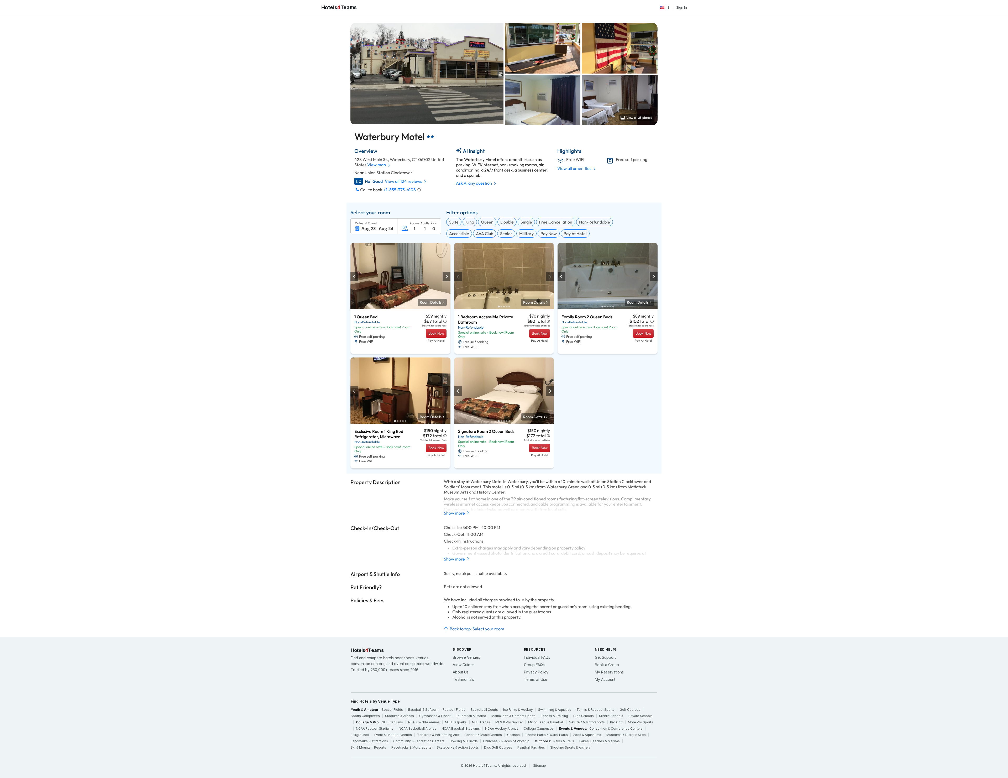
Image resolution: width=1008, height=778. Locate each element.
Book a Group (607, 664)
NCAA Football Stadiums (374, 728)
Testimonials (463, 679)
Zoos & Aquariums (587, 735)
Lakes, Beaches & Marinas (599, 741)
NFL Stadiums (392, 722)
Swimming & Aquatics (554, 710)
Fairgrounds (360, 735)
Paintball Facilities (531, 747)
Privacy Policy (536, 672)
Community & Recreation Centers (418, 741)
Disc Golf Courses (498, 747)
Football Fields (454, 710)
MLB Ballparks (456, 722)
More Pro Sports (640, 722)
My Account (605, 679)
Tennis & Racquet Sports (595, 710)
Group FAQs (534, 664)
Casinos (513, 735)
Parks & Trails (563, 741)
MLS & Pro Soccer (509, 722)
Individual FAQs (537, 657)
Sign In (681, 7)
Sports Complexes (365, 716)
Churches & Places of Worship (506, 741)
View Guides (464, 664)
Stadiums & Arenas (399, 716)
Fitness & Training (554, 716)
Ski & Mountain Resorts (368, 747)
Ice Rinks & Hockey (518, 710)
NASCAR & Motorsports (587, 722)
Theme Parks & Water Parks (546, 735)
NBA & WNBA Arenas (424, 722)
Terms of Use (535, 679)
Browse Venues (466, 657)
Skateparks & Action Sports (458, 747)
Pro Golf (616, 722)
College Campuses (539, 728)
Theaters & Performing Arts (438, 735)
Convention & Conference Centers (616, 728)
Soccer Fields (392, 710)
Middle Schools (611, 716)
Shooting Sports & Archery (570, 747)
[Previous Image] (354, 276)
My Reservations (609, 672)
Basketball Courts (484, 710)
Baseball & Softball (422, 710)
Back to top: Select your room (477, 628)
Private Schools (640, 716)
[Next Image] (446, 276)
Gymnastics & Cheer (434, 716)
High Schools (583, 716)
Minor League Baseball (546, 722)
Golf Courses (630, 710)
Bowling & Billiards (464, 741)
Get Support (605, 657)
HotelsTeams (339, 7)
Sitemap (539, 765)
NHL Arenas (481, 722)
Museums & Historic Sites (626, 735)
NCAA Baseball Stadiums (461, 728)
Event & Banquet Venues (393, 735)
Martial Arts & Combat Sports (513, 716)
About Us (461, 672)
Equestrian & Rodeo (471, 716)
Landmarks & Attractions (369, 741)
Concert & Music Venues (483, 735)
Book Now (436, 333)
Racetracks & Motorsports (411, 747)
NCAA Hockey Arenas (501, 728)
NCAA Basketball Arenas (417, 728)
